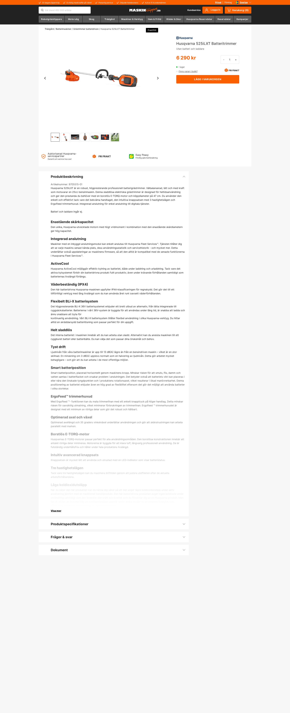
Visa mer (56, 510)
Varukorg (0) (240, 10)
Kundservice (194, 10)
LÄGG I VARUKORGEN (207, 79)
